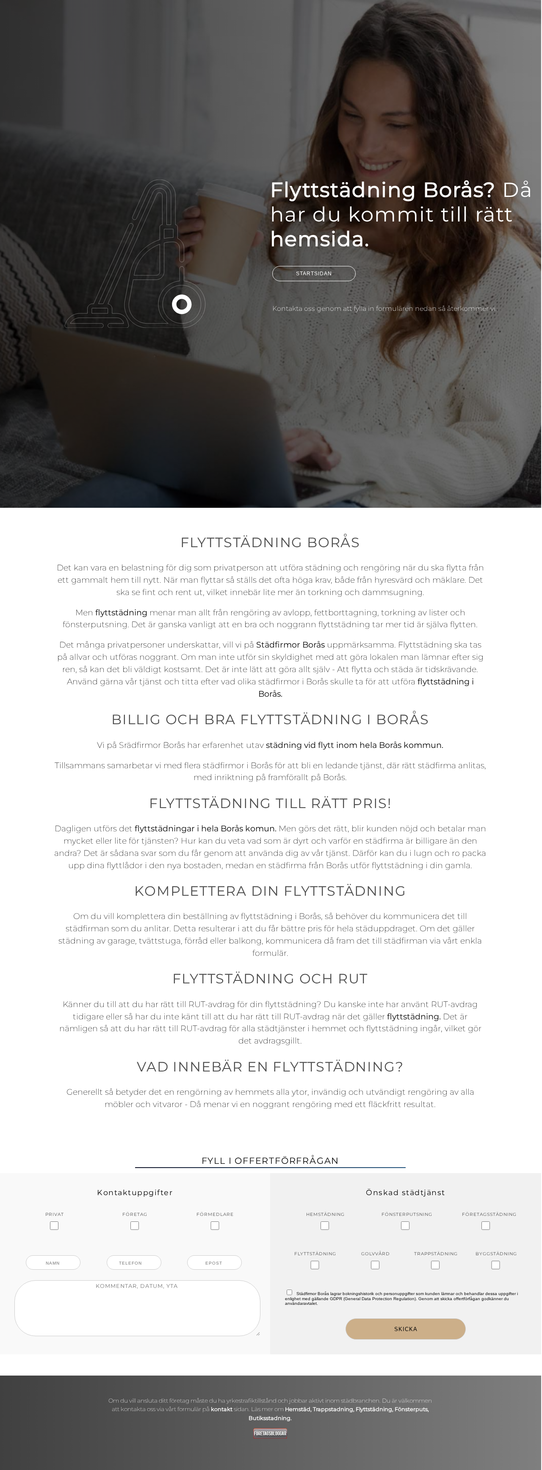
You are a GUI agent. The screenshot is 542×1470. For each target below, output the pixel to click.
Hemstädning (325, 1214)
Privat (54, 1214)
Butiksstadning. (270, 1418)
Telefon (134, 1260)
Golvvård (375, 1254)
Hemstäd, (298, 1409)
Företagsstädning (486, 1214)
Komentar (134, 1303)
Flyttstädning (315, 1254)
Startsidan (314, 274)
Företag (134, 1214)
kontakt (221, 1409)
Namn (54, 1260)
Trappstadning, (334, 1409)
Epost (215, 1260)
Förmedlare (215, 1214)
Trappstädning (436, 1254)
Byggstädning (496, 1254)
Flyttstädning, (375, 1409)
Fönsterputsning (406, 1214)
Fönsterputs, (412, 1409)
